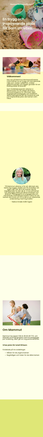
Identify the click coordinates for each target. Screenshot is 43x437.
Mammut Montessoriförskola (21, 4)
